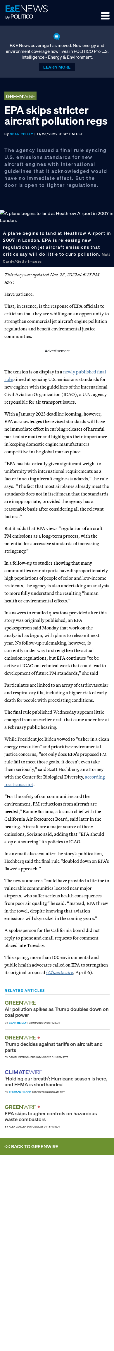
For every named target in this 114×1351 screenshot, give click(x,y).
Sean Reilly (22, 134)
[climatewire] (24, 1072)
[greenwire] (21, 1003)
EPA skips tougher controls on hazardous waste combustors (51, 1116)
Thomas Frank (20, 1092)
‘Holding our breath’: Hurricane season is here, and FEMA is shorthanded (56, 1081)
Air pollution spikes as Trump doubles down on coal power (57, 1012)
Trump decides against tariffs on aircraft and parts (54, 1047)
